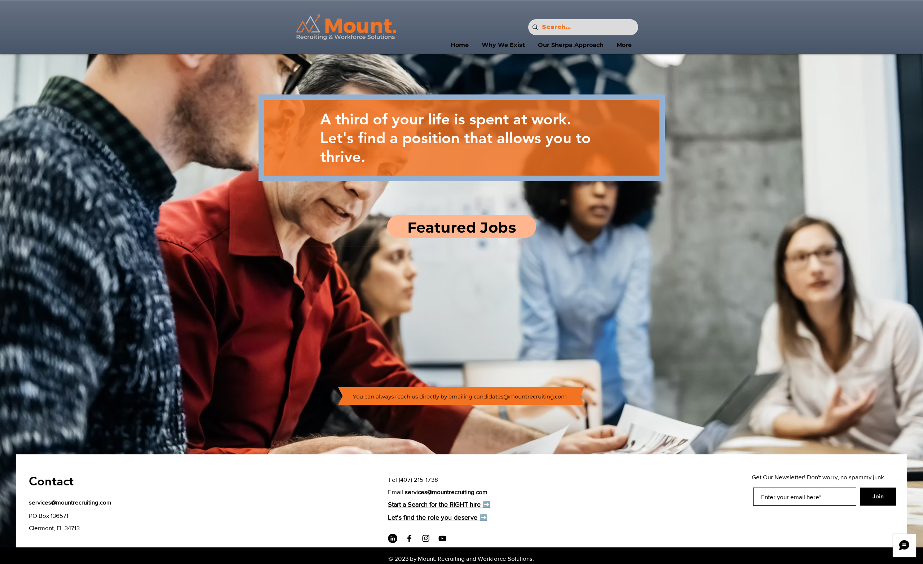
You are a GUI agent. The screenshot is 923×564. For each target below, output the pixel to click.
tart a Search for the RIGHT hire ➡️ (441, 504)
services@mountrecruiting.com (70, 502)
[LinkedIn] (392, 538)
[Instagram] (425, 538)
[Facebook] (409, 538)
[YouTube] (442, 538)
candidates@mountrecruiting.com (520, 396)
